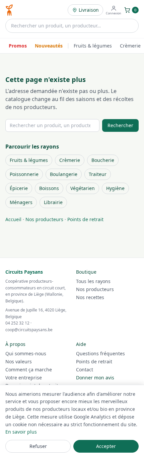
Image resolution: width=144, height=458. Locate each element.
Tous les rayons (93, 281)
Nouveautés (49, 45)
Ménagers (21, 202)
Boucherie (102, 160)
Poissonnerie (24, 174)
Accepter (106, 446)
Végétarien (82, 188)
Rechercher (120, 125)
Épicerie (19, 188)
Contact (84, 369)
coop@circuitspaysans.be (29, 330)
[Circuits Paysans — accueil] (9, 10)
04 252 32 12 (17, 323)
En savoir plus (21, 432)
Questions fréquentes (100, 353)
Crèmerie (130, 45)
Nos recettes (90, 297)
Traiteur (97, 174)
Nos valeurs (18, 361)
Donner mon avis (95, 377)
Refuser (38, 446)
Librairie (53, 202)
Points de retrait (85, 219)
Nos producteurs (44, 219)
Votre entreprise (23, 377)
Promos (18, 45)
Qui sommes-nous (25, 353)
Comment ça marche (28, 369)
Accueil (13, 219)
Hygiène (115, 188)
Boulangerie (63, 174)
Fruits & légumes (93, 45)
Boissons (49, 188)
